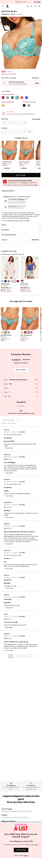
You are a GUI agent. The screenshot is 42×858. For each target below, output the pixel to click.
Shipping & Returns (9, 821)
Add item (7, 168)
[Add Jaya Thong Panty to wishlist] (36, 309)
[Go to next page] (35, 656)
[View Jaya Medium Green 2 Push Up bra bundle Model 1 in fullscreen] (21, 43)
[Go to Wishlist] (35, 6)
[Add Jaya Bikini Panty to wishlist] (16, 309)
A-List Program (7, 809)
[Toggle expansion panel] (40, 191)
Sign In (26, 855)
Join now (6, 197)
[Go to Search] (27, 6)
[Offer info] (15, 74)
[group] (21, 43)
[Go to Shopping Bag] (39, 6)
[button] (12, 14)
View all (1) (35, 78)
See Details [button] (37, 2)
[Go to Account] (31, 6)
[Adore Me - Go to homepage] (7, 6)
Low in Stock (9, 112)
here (28, 221)
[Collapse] (39, 824)
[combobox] (11, 420)
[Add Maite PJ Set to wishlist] (36, 258)
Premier (4, 815)
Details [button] (35, 185)
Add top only (21, 175)
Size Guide (36, 119)
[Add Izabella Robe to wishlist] (16, 258)
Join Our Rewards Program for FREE (20, 180)
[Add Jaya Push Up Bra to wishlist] (38, 20)
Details (37, 83)
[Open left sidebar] (3, 6)
